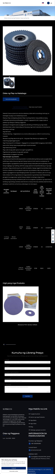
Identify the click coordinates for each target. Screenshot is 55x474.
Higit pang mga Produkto (35, 107)
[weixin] (53, 241)
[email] (53, 238)
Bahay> (6, 18)
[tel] (53, 231)
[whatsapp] (53, 234)
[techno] (7, 409)
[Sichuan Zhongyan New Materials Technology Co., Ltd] (7, 3)
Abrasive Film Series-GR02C (27, 325)
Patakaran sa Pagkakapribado (27, 473)
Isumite (27, 396)
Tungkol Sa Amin (35, 414)
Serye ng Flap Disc (25, 18)
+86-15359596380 (36, 443)
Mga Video (33, 423)
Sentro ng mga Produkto (14, 18)
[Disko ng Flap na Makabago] (27, 50)
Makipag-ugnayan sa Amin (38, 430)
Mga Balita (33, 420)
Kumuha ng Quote (11, 99)
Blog (31, 426)
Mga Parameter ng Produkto (20, 107)
